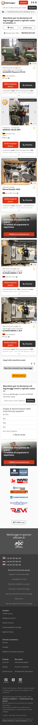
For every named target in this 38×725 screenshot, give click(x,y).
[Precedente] (3, 52)
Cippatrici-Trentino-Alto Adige (19, 574)
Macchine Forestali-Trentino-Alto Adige (19, 594)
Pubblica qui (20, 522)
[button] (36, 2)
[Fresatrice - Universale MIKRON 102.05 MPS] (19, 112)
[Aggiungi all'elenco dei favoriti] (34, 68)
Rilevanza (28, 28)
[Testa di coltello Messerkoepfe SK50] (19, 171)
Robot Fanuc (19, 599)
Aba (4, 419)
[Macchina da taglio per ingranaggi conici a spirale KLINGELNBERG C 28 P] (19, 253)
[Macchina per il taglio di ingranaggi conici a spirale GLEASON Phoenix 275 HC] (19, 52)
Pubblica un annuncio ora (19, 234)
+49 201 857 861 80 (13, 558)
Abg (4, 423)
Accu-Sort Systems (10, 431)
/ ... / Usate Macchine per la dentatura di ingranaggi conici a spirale (20, 12)
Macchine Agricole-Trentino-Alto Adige (19, 604)
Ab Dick (6, 414)
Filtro (11, 28)
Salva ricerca (19, 376)
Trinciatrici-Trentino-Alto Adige (19, 589)
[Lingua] (32, 2)
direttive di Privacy (8, 721)
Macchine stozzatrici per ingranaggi (18, 368)
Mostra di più (19, 435)
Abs (4, 427)
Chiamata (28, 85)
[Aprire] (19, 95)
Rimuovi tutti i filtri (12, 33)
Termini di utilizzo (20, 721)
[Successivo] (35, 52)
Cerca (33, 8)
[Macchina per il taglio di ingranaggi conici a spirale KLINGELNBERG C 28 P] (19, 310)
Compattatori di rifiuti (19, 579)
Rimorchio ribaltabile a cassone (19, 584)
